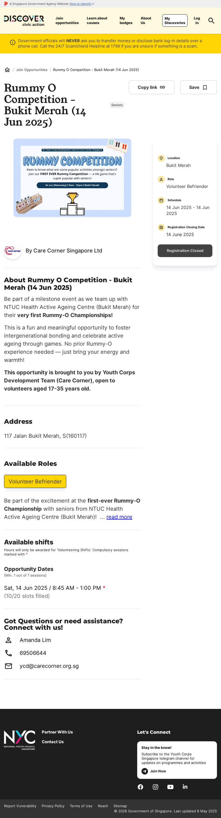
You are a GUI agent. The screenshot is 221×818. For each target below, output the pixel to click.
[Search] (211, 20)
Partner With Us (57, 732)
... (116, 517)
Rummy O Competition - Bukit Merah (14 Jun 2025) (96, 70)
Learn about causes (97, 20)
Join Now (158, 771)
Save (194, 87)
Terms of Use (81, 806)
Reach (103, 806)
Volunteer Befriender (35, 481)
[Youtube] (170, 787)
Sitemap (120, 806)
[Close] (213, 60)
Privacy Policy (53, 806)
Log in (197, 20)
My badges (126, 20)
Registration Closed (185, 250)
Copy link (147, 87)
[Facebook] (140, 787)
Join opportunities (67, 20)
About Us (146, 20)
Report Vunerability (20, 806)
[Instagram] (155, 787)
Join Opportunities (31, 70)
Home (7, 69)
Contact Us (53, 741)
